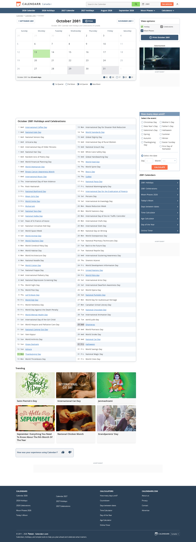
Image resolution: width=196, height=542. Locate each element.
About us (145, 495)
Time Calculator (148, 212)
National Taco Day (33, 211)
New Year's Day (151, 126)
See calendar (167, 4)
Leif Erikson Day (32, 295)
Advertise (145, 510)
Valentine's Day (150, 130)
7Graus (31, 534)
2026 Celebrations (23, 505)
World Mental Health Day (36, 314)
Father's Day (167, 126)
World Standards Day (95, 132)
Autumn (147, 138)
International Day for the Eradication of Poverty (107, 191)
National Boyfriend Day (35, 191)
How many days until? (153, 114)
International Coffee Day (36, 127)
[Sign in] (177, 4)
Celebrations (168, 27)
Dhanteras (90, 324)
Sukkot (88, 176)
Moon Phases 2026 (149, 194)
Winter (165, 138)
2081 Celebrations (149, 188)
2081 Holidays (147, 182)
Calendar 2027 (61, 496)
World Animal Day (33, 235)
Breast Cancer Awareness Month (40, 171)
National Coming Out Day (36, 329)
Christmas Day (150, 122)
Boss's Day (90, 171)
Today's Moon (147, 200)
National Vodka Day (34, 216)
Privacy (145, 500)
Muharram (30, 206)
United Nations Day (94, 270)
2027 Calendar (67, 10)
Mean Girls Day (32, 196)
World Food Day (93, 161)
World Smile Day (32, 201)
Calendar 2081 (30, 16)
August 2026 (106, 10)
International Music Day (36, 176)
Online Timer (147, 230)
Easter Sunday (168, 142)
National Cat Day (93, 339)
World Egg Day (31, 300)
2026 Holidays (48, 10)
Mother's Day (168, 122)
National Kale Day (33, 132)
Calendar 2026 (21, 495)
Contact (145, 505)
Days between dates (150, 206)
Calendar (19, 16)
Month (158, 160)
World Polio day (92, 275)
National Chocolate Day (96, 309)
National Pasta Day (94, 181)
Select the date (150, 155)
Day (143, 160)
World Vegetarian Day (35, 166)
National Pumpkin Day (95, 295)
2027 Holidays (87, 10)
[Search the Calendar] (136, 4)
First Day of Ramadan (167, 147)
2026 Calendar (28, 10)
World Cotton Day (33, 265)
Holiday (147, 27)
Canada (46, 4)
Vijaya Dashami (32, 344)
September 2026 (126, 10)
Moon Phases (149, 31)
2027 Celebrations (63, 506)
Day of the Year (148, 224)
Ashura (28, 349)
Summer (166, 134)
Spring (147, 134)
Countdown (104, 500)
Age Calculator (147, 218)
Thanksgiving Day (33, 354)
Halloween (90, 344)
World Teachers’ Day (34, 240)
